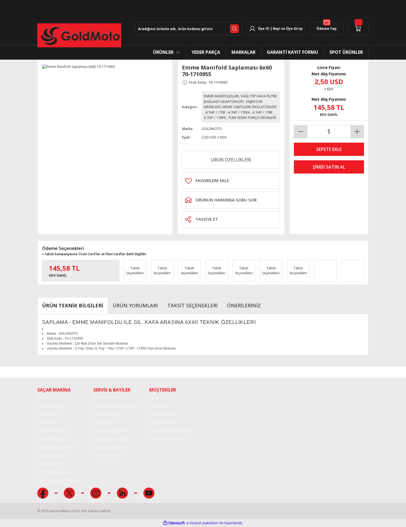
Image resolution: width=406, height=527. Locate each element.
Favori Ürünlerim (106, 414)
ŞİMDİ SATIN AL (329, 167)
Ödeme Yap (327, 28)
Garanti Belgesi (104, 422)
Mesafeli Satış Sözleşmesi (56, 447)
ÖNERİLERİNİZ (244, 305)
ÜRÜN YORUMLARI (135, 305)
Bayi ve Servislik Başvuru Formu (117, 406)
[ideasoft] (174, 523)
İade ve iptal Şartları (52, 455)
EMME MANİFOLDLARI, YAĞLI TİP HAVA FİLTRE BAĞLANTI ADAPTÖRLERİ (240, 99)
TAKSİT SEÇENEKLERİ (192, 305)
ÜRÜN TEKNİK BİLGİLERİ (72, 305)
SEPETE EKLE (329, 149)
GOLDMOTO (212, 128)
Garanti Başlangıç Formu (111, 430)
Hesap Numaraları (50, 406)
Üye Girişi (156, 397)
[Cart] (358, 28)
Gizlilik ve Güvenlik (51, 430)
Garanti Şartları (48, 464)
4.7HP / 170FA (239, 112)
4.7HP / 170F (215, 112)
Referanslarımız (49, 414)
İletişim (42, 397)
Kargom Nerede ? (162, 422)
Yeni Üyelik (157, 406)
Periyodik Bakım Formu (110, 439)
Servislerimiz (47, 422)
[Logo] (79, 35)
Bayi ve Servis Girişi (108, 397)
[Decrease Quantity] (300, 131)
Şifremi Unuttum (105, 455)
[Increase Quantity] (357, 131)
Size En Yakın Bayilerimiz (167, 439)
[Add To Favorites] (231, 180)
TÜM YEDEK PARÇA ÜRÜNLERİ (252, 117)
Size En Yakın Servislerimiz (169, 430)
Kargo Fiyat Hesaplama (110, 447)
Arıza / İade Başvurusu (53, 472)
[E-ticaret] (202, 523)
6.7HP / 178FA (215, 117)
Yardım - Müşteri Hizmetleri (58, 480)
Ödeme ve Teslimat (52, 439)
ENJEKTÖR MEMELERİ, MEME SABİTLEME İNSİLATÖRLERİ (240, 104)
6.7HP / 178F (262, 112)
